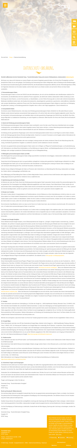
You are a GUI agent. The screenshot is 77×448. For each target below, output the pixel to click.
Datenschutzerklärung (35, 442)
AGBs (26, 442)
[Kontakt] (74, 32)
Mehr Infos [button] (58, 434)
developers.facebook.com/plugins (48, 267)
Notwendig (54, 437)
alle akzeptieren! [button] (61, 442)
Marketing (70, 437)
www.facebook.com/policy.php (9, 291)
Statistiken (62, 437)
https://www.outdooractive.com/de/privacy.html (13, 359)
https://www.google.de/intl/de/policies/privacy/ (40, 334)
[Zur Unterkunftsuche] (74, 21)
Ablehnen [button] (68, 445)
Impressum (44, 442)
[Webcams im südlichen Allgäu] (74, 27)
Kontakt (11, 442)
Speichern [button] (54, 445)
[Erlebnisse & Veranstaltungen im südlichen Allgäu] (74, 42)
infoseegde (9, 438)
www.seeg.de (70, 77)
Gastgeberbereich (19, 442)
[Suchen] (74, 37)
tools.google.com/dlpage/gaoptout (55, 255)
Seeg (10, 57)
